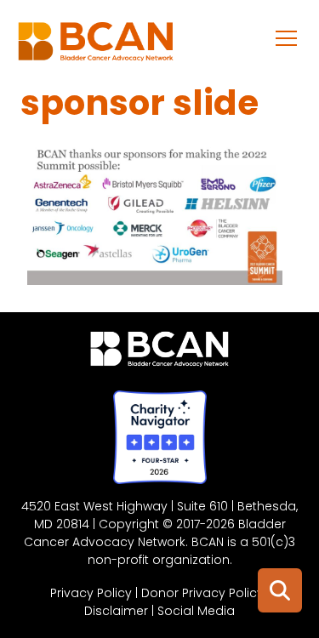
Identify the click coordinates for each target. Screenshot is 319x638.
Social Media (196, 610)
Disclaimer (116, 610)
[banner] (95, 45)
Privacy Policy (91, 592)
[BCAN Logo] (159, 353)
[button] (286, 37)
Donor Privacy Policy (202, 592)
